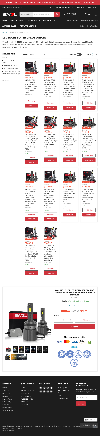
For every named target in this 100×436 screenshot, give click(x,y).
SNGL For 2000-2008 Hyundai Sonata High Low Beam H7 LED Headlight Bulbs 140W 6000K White (88, 195)
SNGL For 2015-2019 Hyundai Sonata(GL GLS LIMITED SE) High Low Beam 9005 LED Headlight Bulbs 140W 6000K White (50, 253)
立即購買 (74, 326)
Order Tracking (92, 26)
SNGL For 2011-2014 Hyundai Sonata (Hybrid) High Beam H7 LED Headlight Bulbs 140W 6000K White (31, 86)
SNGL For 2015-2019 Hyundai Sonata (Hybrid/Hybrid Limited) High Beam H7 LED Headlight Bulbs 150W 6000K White (31, 197)
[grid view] (93, 54)
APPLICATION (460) (11, 68)
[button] (88, 14)
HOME (4, 20)
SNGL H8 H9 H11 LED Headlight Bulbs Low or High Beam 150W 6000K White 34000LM (74, 292)
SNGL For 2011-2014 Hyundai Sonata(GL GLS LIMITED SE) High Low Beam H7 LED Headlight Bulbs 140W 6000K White (31, 253)
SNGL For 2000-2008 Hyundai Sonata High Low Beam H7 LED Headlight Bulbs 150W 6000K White (69, 195)
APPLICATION (48, 20)
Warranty (5, 405)
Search (4, 388)
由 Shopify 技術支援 (8, 430)
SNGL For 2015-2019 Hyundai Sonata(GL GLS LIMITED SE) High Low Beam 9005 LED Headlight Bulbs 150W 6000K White (69, 87)
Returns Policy (7, 399)
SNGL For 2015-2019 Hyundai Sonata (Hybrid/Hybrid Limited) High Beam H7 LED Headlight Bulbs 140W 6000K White (50, 197)
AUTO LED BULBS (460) (12, 71)
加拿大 (91, 7)
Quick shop (31, 101)
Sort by (25, 54)
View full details (74, 306)
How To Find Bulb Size (89, 20)
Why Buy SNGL (72, 20)
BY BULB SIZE (33, 20)
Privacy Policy (7, 408)
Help (82, 26)
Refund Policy (7, 402)
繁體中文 (79, 7)
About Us (5, 391)
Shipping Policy (7, 396)
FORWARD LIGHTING (28, 26)
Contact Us (6, 393)
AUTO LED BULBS (9, 26)
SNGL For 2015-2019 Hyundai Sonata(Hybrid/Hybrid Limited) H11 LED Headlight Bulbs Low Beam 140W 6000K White (31, 142)
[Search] (57, 14)
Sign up (81, 404)
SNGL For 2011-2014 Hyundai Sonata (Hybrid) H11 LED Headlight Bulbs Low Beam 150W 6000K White (70, 141)
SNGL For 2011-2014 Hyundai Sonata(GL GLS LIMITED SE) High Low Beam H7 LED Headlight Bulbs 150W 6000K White (50, 87)
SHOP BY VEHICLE (17, 20)
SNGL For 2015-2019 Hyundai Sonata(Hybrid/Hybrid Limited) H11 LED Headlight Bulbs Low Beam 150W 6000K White (88, 87)
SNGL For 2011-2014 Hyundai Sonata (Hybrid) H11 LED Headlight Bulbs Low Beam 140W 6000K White (51, 141)
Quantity (56, 315)
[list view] (96, 54)
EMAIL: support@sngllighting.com (12, 7)
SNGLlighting (28, 94)
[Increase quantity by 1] (70, 320)
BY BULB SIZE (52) (10, 66)
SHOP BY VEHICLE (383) (9, 62)
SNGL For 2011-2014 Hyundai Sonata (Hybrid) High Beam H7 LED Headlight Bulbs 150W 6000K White (89, 141)
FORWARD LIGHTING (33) (11, 74)
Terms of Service (7, 410)
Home (4, 32)
